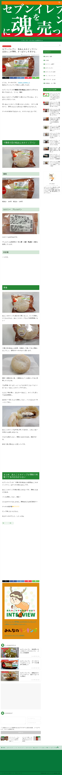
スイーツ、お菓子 (49, 64)
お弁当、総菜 (48, 56)
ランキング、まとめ (50, 79)
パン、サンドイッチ (7, 46)
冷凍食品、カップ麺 (50, 83)
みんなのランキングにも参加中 (14, 635)
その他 (47, 60)
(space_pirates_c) (24, 82)
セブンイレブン (49, 68)
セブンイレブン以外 (50, 71)
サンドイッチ (6, 523)
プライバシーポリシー (8, 773)
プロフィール (17, 773)
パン (12, 523)
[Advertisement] (20, 126)
